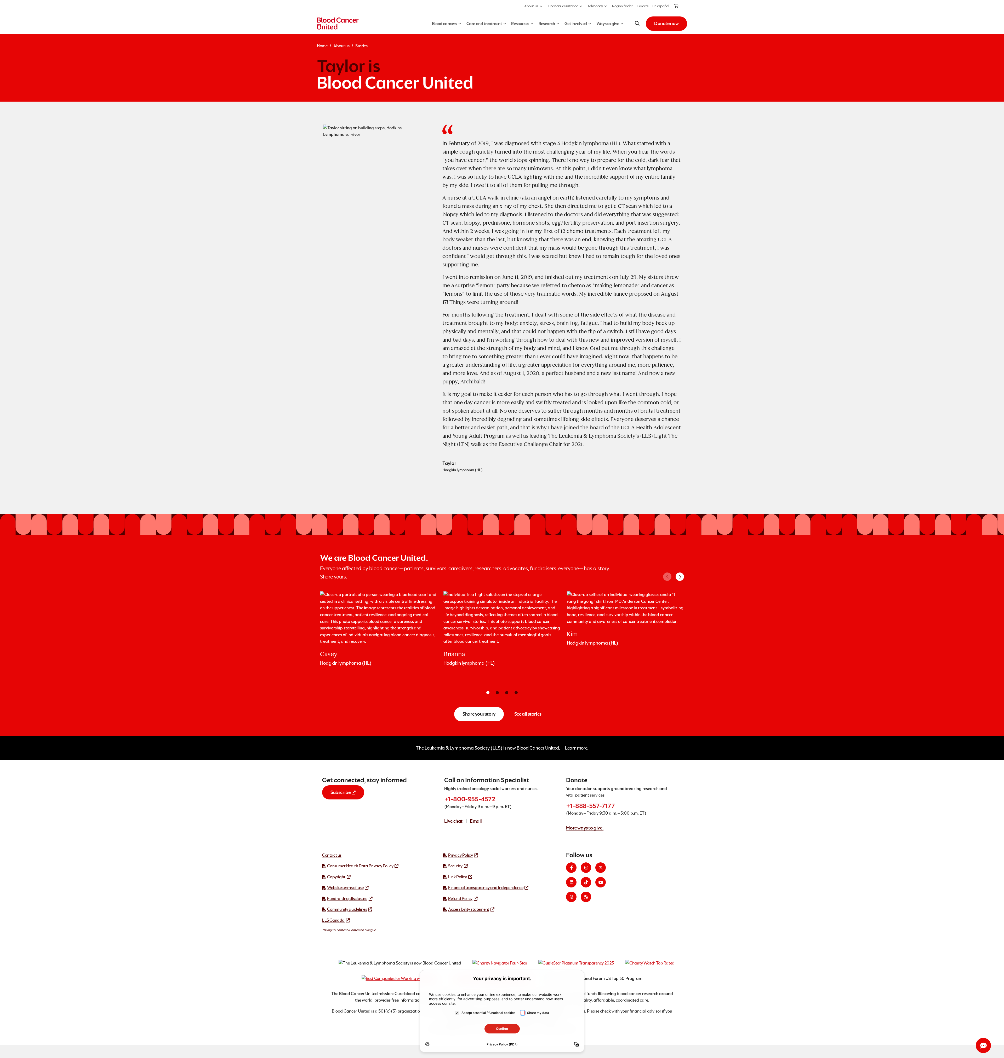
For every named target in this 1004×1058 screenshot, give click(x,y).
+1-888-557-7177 (590, 806)
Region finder (622, 6)
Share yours (333, 576)
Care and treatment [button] (484, 23)
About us (531, 6)
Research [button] (547, 23)
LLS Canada (333, 920)
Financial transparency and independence (485, 887)
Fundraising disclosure (347, 898)
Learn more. (576, 748)
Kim (572, 634)
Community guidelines (347, 909)
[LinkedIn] (571, 882)
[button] (680, 576)
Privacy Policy (460, 855)
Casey (328, 654)
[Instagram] (586, 867)
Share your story (479, 714)
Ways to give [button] (607, 23)
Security (455, 866)
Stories (361, 46)
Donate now (666, 23)
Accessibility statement (468, 909)
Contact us (331, 855)
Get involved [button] (575, 23)
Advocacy (595, 6)
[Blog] (586, 897)
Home (322, 46)
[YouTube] (600, 882)
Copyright (336, 877)
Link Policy (457, 877)
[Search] (637, 23)
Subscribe (340, 792)
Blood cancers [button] (444, 23)
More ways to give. (584, 828)
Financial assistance (563, 6)
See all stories (527, 714)
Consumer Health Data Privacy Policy (360, 866)
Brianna (454, 654)
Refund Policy (460, 898)
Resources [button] (520, 23)
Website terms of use (345, 887)
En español (660, 6)
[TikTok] (586, 882)
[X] (600, 867)
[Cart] (676, 6)
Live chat (453, 821)
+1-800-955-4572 (469, 799)
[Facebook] (571, 867)
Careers (642, 6)
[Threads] (571, 897)
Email (476, 821)
